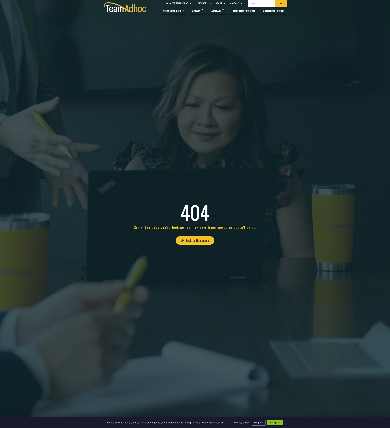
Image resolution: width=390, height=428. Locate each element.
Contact (234, 3)
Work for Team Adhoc (177, 3)
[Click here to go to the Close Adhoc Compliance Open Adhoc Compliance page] (183, 10)
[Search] (281, 3)
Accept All (275, 422)
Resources (202, 3)
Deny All (258, 422)
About (219, 3)
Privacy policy (241, 422)
